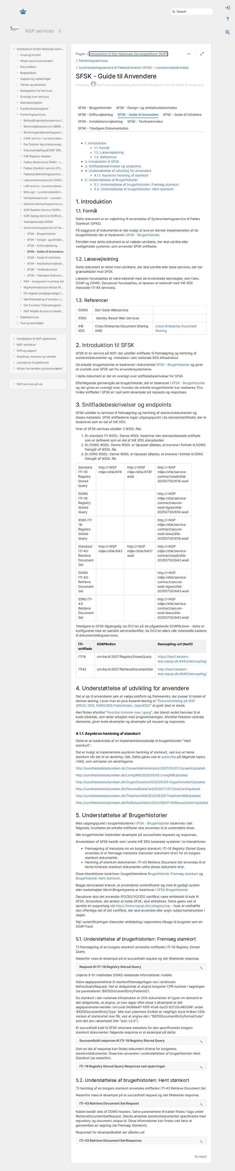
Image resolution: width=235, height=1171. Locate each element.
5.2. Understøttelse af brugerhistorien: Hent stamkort (133, 189)
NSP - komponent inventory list (44, 281)
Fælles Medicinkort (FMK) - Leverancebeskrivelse (44, 162)
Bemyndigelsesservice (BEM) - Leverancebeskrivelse (44, 126)
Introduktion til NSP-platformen (36, 338)
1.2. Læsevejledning (109, 152)
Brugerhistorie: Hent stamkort (98, 878)
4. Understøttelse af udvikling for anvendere (118, 171)
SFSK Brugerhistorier (172, 890)
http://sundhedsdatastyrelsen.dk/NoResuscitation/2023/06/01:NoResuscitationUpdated (142, 803)
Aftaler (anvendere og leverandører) (39, 368)
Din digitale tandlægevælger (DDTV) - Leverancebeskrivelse (44, 293)
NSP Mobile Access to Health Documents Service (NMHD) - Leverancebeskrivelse (44, 311)
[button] (189, 54)
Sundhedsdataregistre (34, 108)
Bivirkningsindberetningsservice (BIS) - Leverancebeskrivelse (44, 132)
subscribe (168, 757)
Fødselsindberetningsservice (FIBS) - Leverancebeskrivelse (44, 174)
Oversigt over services (34, 96)
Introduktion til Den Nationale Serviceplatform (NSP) (40, 49)
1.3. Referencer (105, 157)
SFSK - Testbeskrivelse (42, 269)
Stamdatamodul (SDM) (38, 221)
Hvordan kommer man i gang (129, 712)
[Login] (227, 7)
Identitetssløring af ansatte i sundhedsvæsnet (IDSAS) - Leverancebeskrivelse (44, 299)
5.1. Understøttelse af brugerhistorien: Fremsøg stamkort (136, 184)
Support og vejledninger (35, 78)
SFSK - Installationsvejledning (45, 263)
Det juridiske (28, 67)
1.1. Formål (101, 148)
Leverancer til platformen (33, 362)
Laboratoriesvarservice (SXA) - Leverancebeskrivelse (44, 180)
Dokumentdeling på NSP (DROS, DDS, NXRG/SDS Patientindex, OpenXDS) (44, 150)
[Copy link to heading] (113, 202)
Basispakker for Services (36, 90)
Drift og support (26, 350)
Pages (80, 54)
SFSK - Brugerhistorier (41, 233)
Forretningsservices (32, 114)
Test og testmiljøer (32, 323)
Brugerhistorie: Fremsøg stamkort (173, 874)
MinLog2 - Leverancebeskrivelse (44, 192)
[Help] (227, 18)
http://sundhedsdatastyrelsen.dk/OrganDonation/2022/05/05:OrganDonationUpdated (140, 782)
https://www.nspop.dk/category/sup (143, 906)
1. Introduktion (95, 143)
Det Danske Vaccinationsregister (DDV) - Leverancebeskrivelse (44, 144)
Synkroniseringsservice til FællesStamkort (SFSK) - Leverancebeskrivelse (44, 227)
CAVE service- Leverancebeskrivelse (44, 138)
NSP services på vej (29, 384)
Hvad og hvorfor (30, 55)
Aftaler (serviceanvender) (36, 61)
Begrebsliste (28, 72)
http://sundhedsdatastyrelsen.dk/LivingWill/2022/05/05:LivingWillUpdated (132, 775)
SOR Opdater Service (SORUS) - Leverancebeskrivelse (44, 210)
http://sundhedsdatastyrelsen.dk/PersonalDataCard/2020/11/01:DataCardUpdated (138, 789)
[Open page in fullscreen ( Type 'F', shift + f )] (202, 53)
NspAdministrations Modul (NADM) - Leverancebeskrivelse (44, 287)
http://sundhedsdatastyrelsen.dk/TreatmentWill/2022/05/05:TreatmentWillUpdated (138, 796)
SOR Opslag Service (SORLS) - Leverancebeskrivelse (44, 216)
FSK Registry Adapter (37, 156)
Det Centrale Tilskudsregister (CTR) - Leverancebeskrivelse (44, 305)
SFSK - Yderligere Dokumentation (45, 275)
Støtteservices (29, 317)
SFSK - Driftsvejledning (42, 245)
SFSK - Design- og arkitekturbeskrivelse (45, 239)
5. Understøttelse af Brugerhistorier (111, 180)
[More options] (189, 53)
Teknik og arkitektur (33, 84)
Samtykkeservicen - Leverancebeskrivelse (44, 198)
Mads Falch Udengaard (147, 85)
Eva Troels (103, 85)
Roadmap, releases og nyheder (36, 356)
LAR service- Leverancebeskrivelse (44, 186)
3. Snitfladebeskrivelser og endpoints (113, 166)
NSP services (39, 31)
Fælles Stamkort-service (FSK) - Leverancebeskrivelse (44, 168)
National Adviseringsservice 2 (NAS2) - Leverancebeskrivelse (44, 204)
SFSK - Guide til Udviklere (44, 257)
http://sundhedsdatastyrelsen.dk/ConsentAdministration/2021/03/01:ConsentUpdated (140, 768)
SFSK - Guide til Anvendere (45, 251)
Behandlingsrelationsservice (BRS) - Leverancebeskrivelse (44, 120)
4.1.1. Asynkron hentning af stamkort (121, 175)
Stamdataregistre (31, 102)
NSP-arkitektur (26, 344)
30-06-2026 (174, 85)
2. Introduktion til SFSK (102, 161)
